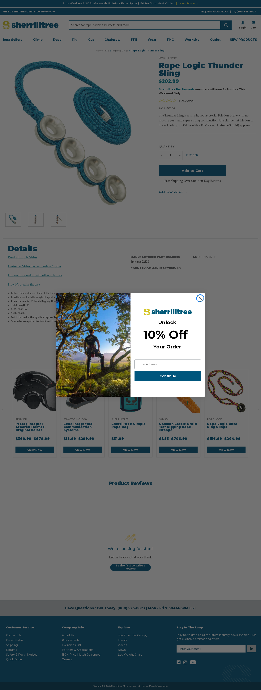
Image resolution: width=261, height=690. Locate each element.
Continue (168, 376)
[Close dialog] (200, 298)
